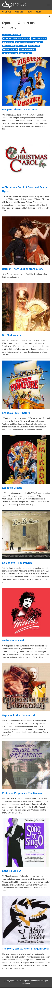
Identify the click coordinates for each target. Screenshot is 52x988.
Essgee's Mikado (12, 487)
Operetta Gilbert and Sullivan (29, 42)
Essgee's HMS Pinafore (16, 413)
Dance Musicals (39, 38)
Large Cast (8, 42)
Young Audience (10, 53)
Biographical (25, 53)
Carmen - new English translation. (22, 268)
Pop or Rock (8, 46)
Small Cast (21, 46)
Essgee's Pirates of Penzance (19, 109)
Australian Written (11, 35)
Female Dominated (27, 49)
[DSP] (14, 4)
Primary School (10, 49)
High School (34, 46)
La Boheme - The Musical (17, 562)
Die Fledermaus (11, 335)
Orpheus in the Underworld (18, 715)
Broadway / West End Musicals (16, 38)
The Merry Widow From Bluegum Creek (25, 948)
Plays (29, 12)
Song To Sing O (11, 870)
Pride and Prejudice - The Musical (22, 793)
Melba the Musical (13, 640)
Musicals (19, 12)
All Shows (6, 12)
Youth (38, 12)
